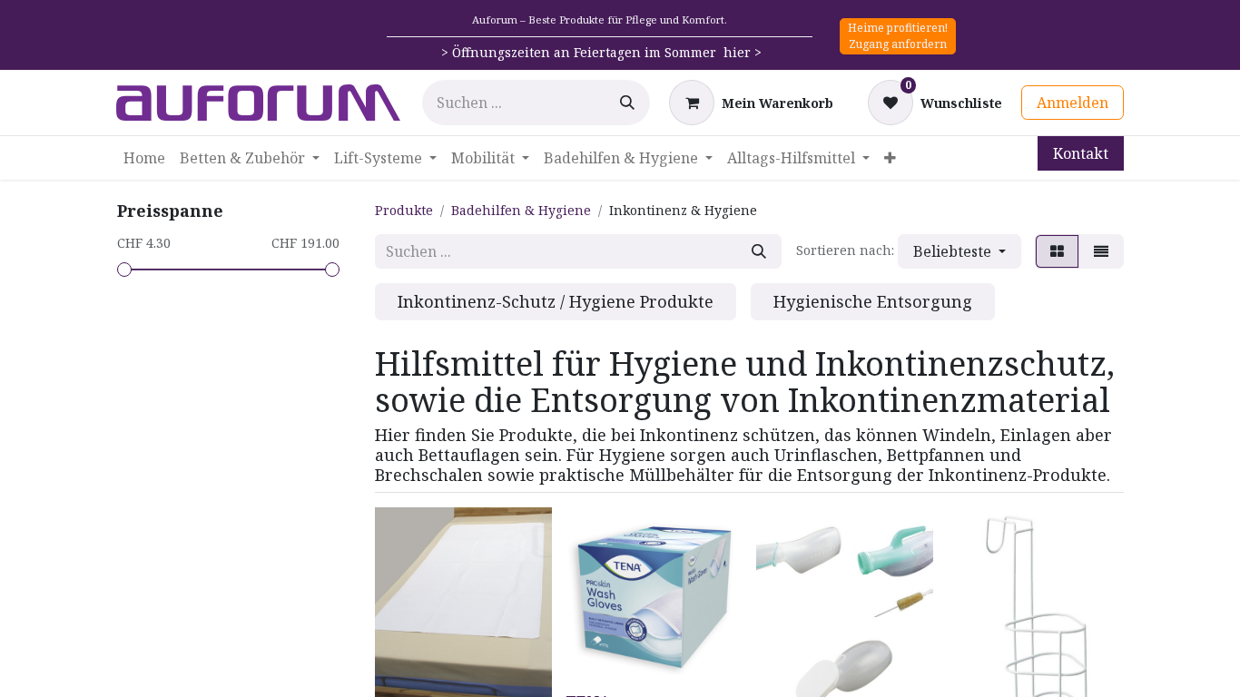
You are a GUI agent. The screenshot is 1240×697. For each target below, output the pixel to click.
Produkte (404, 210)
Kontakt (1080, 153)
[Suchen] (627, 102)
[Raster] (1057, 251)
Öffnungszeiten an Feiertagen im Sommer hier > (607, 52)
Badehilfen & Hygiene (521, 210)
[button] (959, 251)
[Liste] (1101, 251)
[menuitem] (144, 158)
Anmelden (1072, 103)
